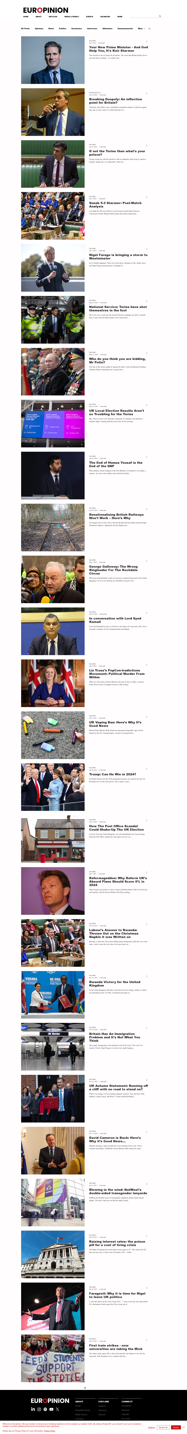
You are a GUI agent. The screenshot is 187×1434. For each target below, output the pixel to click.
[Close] (183, 1427)
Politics (62, 29)
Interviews (92, 29)
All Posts (25, 29)
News (51, 29)
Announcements (125, 29)
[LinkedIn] (33, 1403)
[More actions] (147, 41)
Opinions (39, 29)
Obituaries (107, 29)
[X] (57, 1403)
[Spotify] (45, 1403)
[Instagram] (39, 1403)
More (140, 29)
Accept (176, 1427)
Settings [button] (151, 1427)
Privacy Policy (49, 1431)
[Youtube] (51, 1403)
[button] (120, 17)
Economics (76, 29)
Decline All (163, 1427)
